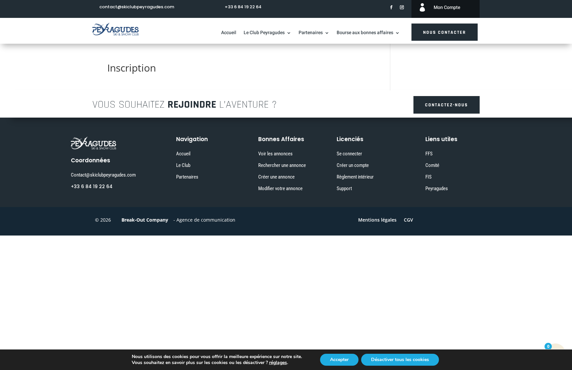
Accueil (228, 33)
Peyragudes (436, 188)
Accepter (339, 359)
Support (344, 188)
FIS (428, 177)
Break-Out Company (143, 220)
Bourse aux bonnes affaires (365, 33)
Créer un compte (353, 165)
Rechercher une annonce (282, 165)
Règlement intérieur (355, 177)
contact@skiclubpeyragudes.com (136, 7)
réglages (278, 363)
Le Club (183, 165)
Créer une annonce (276, 177)
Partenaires (311, 33)
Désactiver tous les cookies (400, 359)
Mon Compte (447, 7)
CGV (408, 220)
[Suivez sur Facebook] (391, 7)
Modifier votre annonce (280, 188)
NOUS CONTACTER (444, 32)
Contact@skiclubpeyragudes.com (103, 175)
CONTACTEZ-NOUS (446, 105)
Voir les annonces (275, 154)
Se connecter (349, 154)
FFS (429, 154)
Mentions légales (377, 220)
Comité (432, 165)
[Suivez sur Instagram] (402, 7)
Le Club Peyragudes (264, 33)
